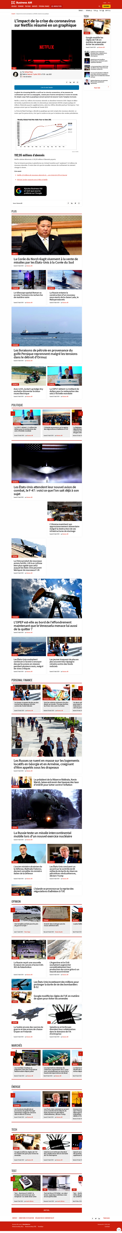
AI (49, 1022)
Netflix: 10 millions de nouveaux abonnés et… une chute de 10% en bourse (42, 175)
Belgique (14, 6)
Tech (95, 10)
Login (104, 2)
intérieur (51, 655)
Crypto (107, 10)
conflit (15, 254)
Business (51, 288)
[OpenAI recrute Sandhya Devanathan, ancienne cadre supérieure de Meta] (87, 59)
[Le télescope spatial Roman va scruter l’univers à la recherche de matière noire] (29, 271)
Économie (21, 6)
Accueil (13, 14)
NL (109, 2)
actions (16, 1064)
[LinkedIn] (99, 1218)
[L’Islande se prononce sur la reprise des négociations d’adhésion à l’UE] (22, 885)
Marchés (34, 6)
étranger (15, 288)
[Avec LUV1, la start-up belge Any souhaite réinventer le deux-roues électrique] (29, 367)
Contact (14, 1218)
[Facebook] (92, 1218)
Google (15, 1002)
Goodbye (40, 1226)
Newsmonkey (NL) (17, 1226)
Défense (15, 556)
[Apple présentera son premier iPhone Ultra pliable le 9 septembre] (87, 80)
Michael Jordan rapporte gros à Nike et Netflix (32, 180)
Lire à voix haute (47, 87)
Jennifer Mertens (29, 1201)
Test (101, 10)
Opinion (89, 10)
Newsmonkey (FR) (30, 1226)
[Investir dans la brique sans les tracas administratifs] (56, 907)
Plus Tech (102, 87)
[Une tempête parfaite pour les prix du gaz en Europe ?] (27, 907)
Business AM (29, 266)
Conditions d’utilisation (26, 1218)
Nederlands (107, 1218)
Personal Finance (44, 6)
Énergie (82, 10)
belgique (75, 920)
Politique (28, 6)
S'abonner (106, 6)
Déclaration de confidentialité (44, 1218)
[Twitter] (95, 1218)
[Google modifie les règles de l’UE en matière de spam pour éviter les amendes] (22, 993)
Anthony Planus (29, 72)
